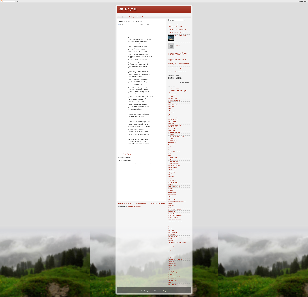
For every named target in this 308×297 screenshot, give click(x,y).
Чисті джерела (172, 271)
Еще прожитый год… (173, 149)
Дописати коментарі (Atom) (134, 206)
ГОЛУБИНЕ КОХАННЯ (174, 132)
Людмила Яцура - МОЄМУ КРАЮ (177, 71)
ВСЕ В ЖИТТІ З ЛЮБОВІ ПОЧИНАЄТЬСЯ (174, 126)
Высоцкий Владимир (173, 128)
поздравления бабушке (174, 219)
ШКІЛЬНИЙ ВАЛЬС (173, 273)
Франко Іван (171, 269)
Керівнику (170, 184)
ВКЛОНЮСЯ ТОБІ (173, 119)
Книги (119, 17)
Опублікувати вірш (134, 17)
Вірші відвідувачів (173, 110)
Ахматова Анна (172, 96)
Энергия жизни (172, 278)
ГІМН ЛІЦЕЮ (171, 130)
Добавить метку (172, 140)
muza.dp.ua (171, 282)
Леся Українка (172, 192)
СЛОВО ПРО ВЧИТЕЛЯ (174, 244)
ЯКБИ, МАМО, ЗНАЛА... (181, 35)
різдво (170, 238)
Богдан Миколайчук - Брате (175, 68)
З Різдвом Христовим (174, 173)
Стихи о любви (172, 248)
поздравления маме (173, 225)
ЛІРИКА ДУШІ (128, 9)
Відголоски (171, 106)
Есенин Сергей (172, 148)
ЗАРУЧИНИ (171, 176)
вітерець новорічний (173, 117)
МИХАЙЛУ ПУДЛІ (172, 200)
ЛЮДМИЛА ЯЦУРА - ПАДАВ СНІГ (177, 32)
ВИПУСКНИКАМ (172, 104)
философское (172, 265)
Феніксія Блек (172, 263)
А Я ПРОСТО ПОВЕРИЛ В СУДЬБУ (177, 91)
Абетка (170, 92)
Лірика (170, 196)
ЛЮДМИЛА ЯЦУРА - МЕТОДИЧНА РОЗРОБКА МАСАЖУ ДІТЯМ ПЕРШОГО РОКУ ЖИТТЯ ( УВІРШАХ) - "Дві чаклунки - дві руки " (178, 54)
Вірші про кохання (173, 114)
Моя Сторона (171, 205)
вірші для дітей (172, 112)
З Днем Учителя (172, 169)
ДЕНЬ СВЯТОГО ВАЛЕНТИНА (176, 136)
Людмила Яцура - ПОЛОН (175, 26)
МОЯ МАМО (171, 203)
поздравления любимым (174, 223)
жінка (169, 155)
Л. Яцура (170, 190)
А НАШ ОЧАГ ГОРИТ (173, 89)
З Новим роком (172, 171)
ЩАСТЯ (170, 274)
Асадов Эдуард (127, 154)
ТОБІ (169, 255)
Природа (170, 228)
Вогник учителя (172, 121)
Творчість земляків (173, 253)
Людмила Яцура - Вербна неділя (177, 29)
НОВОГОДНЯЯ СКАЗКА (174, 209)
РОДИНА (170, 240)
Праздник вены (172, 226)
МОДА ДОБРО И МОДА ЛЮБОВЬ (177, 201)
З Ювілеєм (171, 174)
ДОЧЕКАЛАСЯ (172, 144)
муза (169, 207)
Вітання (170, 115)
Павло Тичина (172, 213)
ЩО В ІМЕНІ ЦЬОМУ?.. (174, 276)
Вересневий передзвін (174, 100)
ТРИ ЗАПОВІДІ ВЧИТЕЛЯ (175, 259)
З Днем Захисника (173, 161)
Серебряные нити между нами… (177, 242)
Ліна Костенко (172, 194)
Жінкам (170, 159)
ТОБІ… (170, 257)
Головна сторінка (141, 203)
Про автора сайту (147, 17)
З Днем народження (173, 163)
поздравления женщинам (175, 221)
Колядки (170, 188)
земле (170, 178)
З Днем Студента (172, 167)
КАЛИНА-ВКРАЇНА (173, 182)
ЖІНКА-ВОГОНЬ (172, 157)
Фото (125, 17)
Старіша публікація (158, 203)
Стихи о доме (172, 246)
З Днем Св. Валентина (174, 165)
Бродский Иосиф (172, 98)
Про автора (171, 230)
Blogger (165, 291)
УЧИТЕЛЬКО (171, 261)
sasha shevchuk (172, 284)
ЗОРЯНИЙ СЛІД (172, 180)
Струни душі (171, 249)
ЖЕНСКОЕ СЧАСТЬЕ (174, 151)
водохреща (171, 123)
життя (169, 153)
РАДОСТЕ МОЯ (172, 236)
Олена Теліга (171, 211)
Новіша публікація (124, 203)
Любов (170, 198)
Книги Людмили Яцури (174, 186)
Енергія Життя (172, 146)
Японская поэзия (172, 280)
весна (169, 102)
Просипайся (171, 234)
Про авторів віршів (173, 232)
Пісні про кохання (173, 217)
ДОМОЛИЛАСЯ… (173, 142)
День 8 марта (171, 134)
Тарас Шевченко (172, 251)
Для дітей (170, 138)
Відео (169, 108)
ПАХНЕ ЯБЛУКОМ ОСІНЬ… (175, 215)
